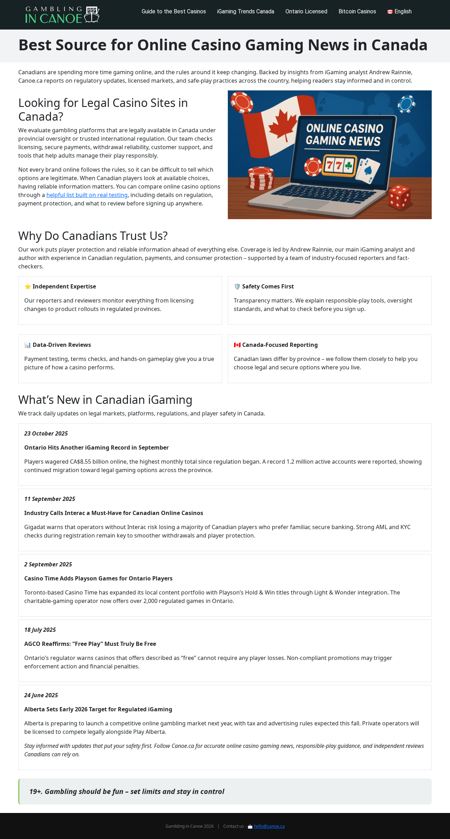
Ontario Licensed (306, 11)
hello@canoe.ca (269, 826)
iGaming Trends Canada (245, 11)
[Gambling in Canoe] (62, 15)
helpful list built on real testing (87, 195)
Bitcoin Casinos (357, 11)
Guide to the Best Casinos (174, 11)
